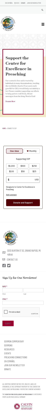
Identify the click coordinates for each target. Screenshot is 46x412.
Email (4, 299)
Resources (9, 349)
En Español (9, 3)
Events (7, 353)
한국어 (16, 3)
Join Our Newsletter (34, 3)
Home (4, 128)
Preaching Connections (15, 357)
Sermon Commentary (14, 341)
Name (4, 286)
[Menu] (43, 24)
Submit (8, 323)
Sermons (8, 345)
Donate (23, 3)
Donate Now (10, 101)
